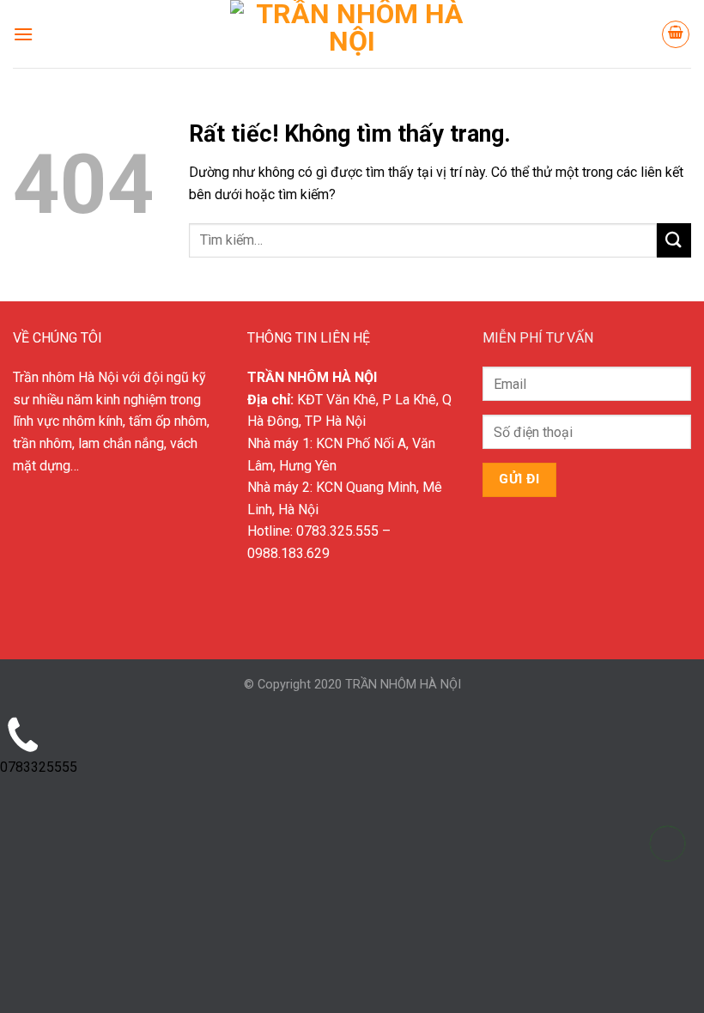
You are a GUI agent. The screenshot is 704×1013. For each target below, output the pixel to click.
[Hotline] (667, 843)
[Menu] (23, 34)
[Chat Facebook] (667, 929)
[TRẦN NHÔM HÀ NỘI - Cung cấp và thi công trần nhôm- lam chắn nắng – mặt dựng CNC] (352, 33)
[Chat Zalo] (667, 886)
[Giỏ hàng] (675, 34)
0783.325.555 (337, 531)
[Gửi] (674, 240)
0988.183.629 (288, 553)
